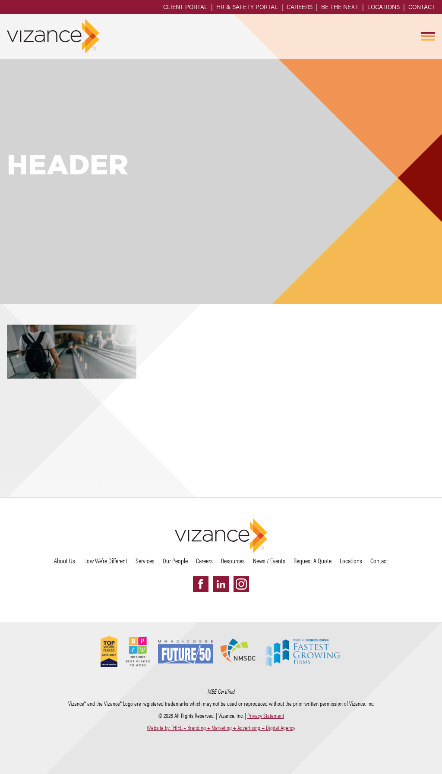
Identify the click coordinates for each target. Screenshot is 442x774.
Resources (233, 560)
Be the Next (340, 6)
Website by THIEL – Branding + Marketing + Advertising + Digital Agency (221, 727)
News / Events (269, 560)
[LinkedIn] (221, 584)
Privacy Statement (265, 715)
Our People (175, 560)
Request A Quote (313, 560)
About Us (64, 560)
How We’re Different (105, 560)
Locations (383, 6)
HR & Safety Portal (247, 6)
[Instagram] (241, 584)
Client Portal (185, 6)
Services (145, 560)
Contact (421, 6)
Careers (300, 6)
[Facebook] (200, 584)
